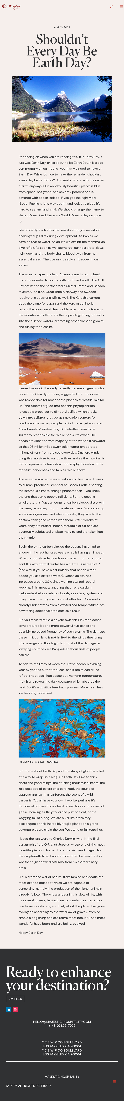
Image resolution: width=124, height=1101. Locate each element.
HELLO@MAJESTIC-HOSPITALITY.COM (62, 1022)
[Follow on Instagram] (15, 1009)
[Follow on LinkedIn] (8, 1009)
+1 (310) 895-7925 (62, 1025)
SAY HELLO (15, 999)
